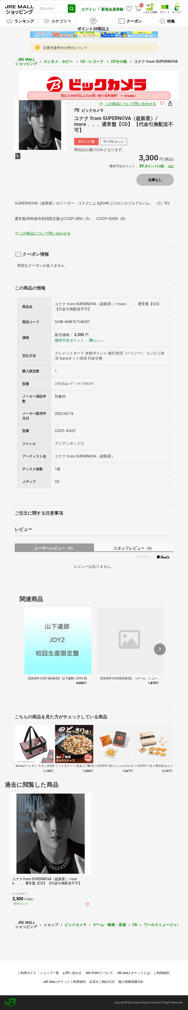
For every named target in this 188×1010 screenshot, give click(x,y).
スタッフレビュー (133, 548)
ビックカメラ (76, 925)
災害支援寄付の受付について (65, 48)
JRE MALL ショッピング (26, 61)
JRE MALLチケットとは (133, 973)
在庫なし (155, 180)
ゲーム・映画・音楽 (109, 925)
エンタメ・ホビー (59, 61)
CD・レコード (92, 61)
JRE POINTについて (99, 973)
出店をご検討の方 (102, 982)
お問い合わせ (72, 973)
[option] (40, 125)
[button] (160, 649)
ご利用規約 (161, 973)
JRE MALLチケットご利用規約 (64, 982)
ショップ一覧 (49, 973)
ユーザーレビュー (54, 548)
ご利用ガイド (26, 973)
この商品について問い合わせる (130, 104)
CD (134, 925)
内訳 (171, 166)
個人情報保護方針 (131, 982)
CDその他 (119, 61)
